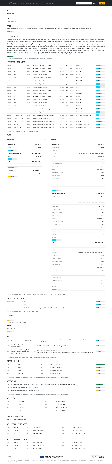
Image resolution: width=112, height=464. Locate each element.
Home (14, 3)
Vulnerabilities (21, 3)
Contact (48, 3)
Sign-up (102, 3)
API (37, 3)
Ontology (42, 3)
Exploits (28, 3)
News (33, 3)
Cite (53, 3)
